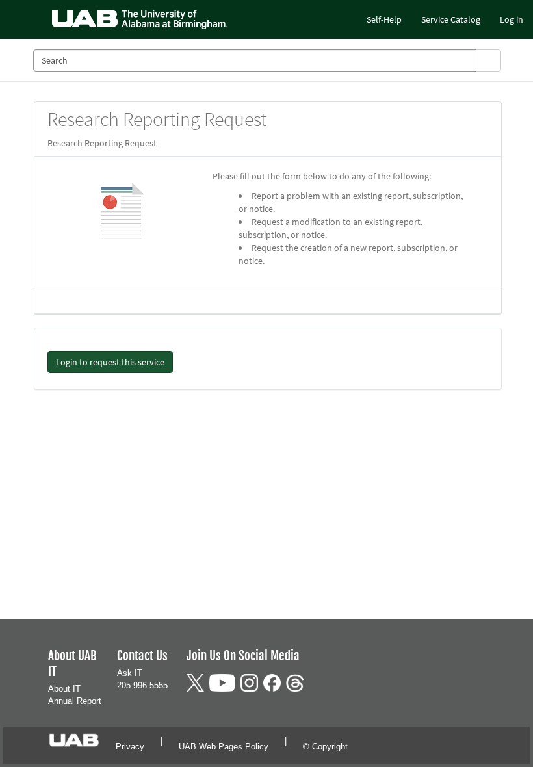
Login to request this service (110, 362)
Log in (511, 19)
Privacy (130, 746)
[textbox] (254, 60)
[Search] (488, 60)
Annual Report (74, 701)
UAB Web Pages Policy (223, 746)
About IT (64, 689)
